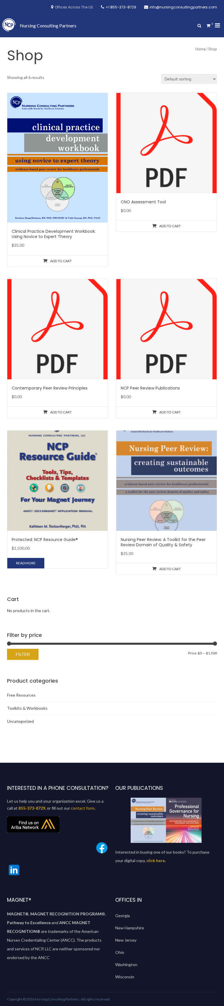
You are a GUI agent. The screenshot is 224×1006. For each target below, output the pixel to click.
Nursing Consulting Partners (48, 25)
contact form (82, 808)
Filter (23, 654)
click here (155, 860)
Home (200, 49)
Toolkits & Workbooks (27, 708)
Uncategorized (20, 721)
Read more (26, 563)
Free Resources (21, 695)
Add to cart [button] (61, 261)
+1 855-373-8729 (121, 7)
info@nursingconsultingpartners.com (183, 7)
